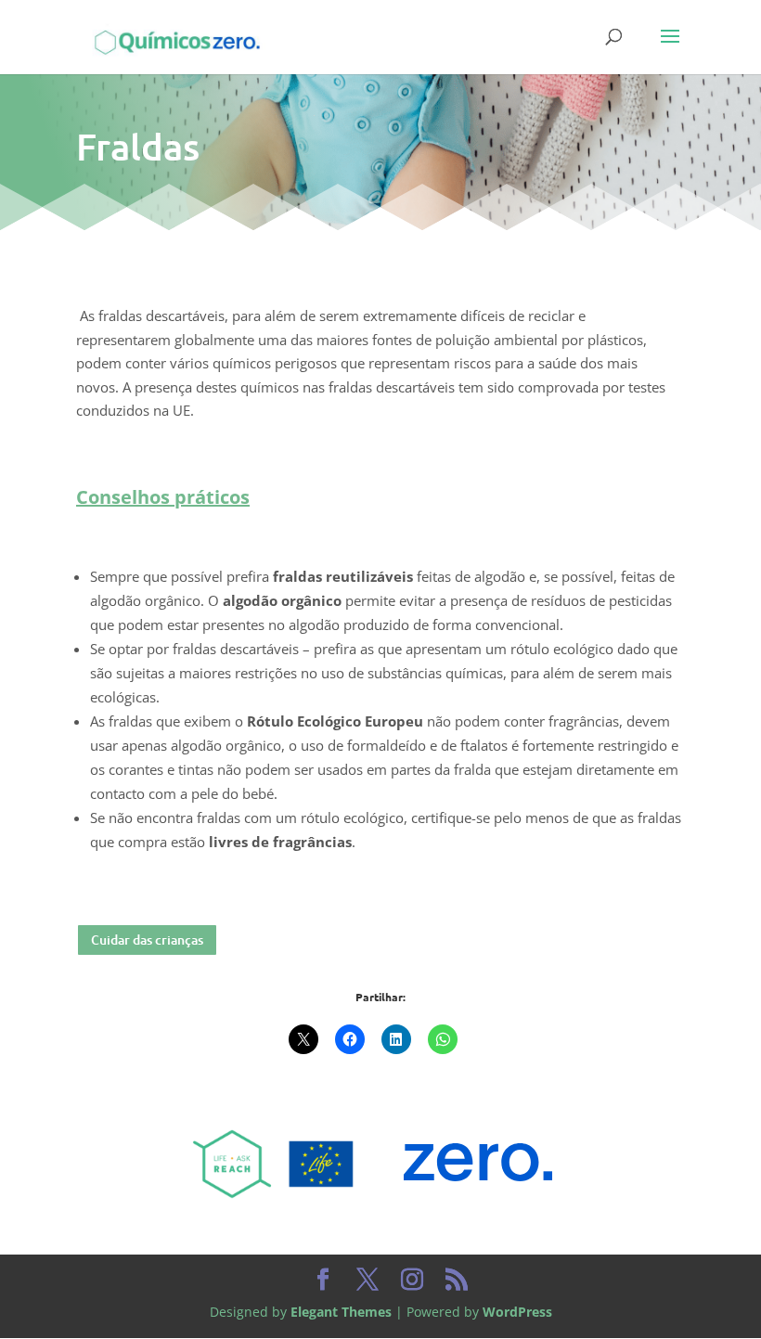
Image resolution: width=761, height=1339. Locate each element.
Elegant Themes (341, 1311)
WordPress (517, 1311)
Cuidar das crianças (147, 939)
